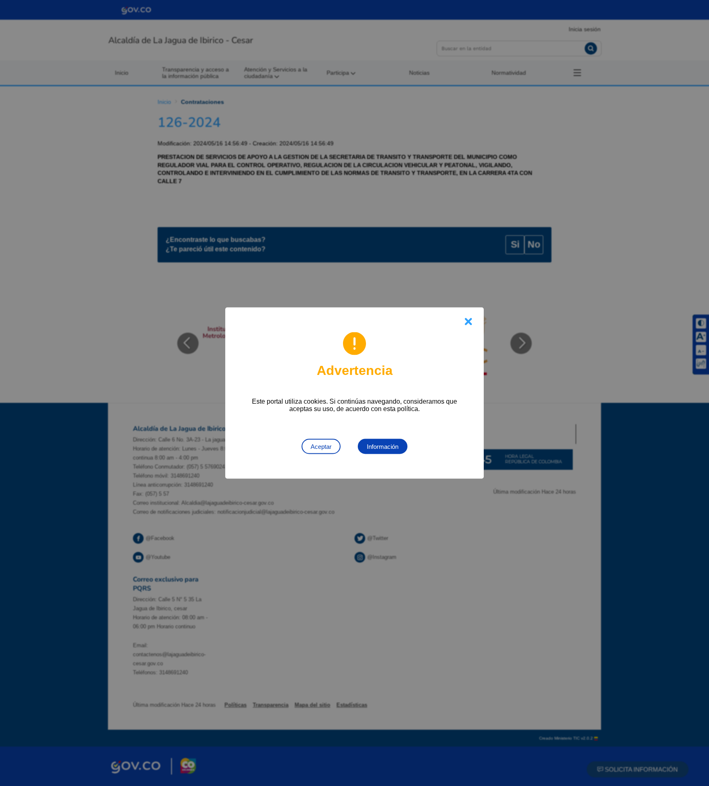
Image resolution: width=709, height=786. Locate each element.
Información (382, 446)
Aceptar (321, 446)
